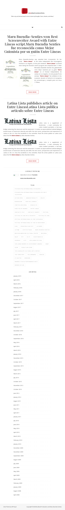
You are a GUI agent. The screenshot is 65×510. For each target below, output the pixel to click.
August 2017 (17, 307)
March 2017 (17, 323)
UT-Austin (18, 258)
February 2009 (18, 483)
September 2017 (19, 303)
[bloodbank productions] (32, 10)
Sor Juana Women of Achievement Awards (28, 244)
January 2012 (17, 397)
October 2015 (18, 362)
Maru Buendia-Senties (42, 229)
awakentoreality (32, 198)
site (25, 240)
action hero (19, 198)
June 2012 (16, 393)
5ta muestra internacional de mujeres (28, 188)
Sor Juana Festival (35, 240)
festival (46, 212)
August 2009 (17, 459)
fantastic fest (20, 212)
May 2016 (16, 342)
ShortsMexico (38, 237)
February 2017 (18, 327)
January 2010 (17, 444)
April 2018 (16, 280)
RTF (22, 237)
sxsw (16, 247)
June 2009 (16, 467)
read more (32, 92)
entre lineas (35, 208)
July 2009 (16, 463)
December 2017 (18, 295)
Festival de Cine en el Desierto (25, 215)
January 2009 (17, 487)
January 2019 (17, 276)
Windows (27, 258)
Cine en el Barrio (31, 201)
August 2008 (17, 491)
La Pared (39, 226)
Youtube (34, 175)
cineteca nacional (21, 205)
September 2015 (19, 366)
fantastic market (34, 212)
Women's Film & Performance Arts (26, 261)
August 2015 (17, 370)
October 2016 (18, 334)
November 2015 (18, 358)
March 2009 (17, 479)
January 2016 (17, 354)
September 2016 (19, 338)
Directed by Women (21, 208)
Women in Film (19, 265)
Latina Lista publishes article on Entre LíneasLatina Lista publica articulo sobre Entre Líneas (32, 107)
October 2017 (18, 299)
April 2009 (16, 475)
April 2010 (16, 432)
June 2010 (16, 424)
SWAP (47, 244)
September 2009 (19, 456)
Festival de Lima (44, 215)
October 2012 (18, 389)
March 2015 (17, 374)
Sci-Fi (28, 237)
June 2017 (16, 315)
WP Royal (14, 507)
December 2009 (18, 448)
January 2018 (17, 291)
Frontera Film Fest (27, 226)
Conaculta (33, 205)
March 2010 (17, 436)
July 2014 (16, 377)
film (16, 226)
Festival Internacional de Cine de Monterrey (30, 222)
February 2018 (18, 288)
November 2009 (18, 452)
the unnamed (31, 254)
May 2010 (16, 428)
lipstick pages (27, 229)
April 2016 (16, 346)
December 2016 (18, 331)
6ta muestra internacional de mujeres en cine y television (31, 193)
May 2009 (16, 471)
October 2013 (18, 381)
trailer (41, 254)
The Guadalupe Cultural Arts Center (27, 251)
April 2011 (16, 413)
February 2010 (18, 440)
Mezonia (44, 233)
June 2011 (16, 405)
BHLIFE (43, 198)
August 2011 (17, 401)
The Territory (19, 254)
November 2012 (18, 385)
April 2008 (16, 495)
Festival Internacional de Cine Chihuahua (29, 219)
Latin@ (17, 229)
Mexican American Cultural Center (26, 233)
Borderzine (18, 201)
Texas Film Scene (26, 247)
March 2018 (17, 284)
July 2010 (16, 420)
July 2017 (16, 311)
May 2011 (16, 409)
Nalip (16, 237)
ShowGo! (17, 240)
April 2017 (16, 319)
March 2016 (17, 350)
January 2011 (17, 416)
